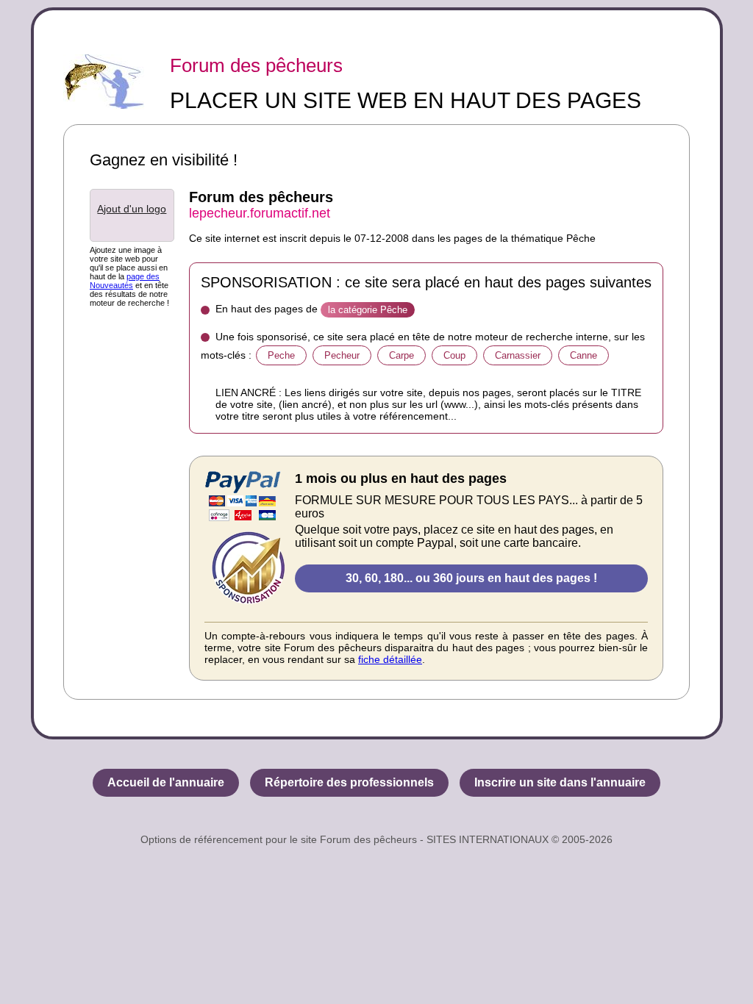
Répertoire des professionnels (349, 782)
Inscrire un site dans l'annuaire (560, 782)
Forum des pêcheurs (256, 65)
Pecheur (342, 355)
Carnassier (517, 355)
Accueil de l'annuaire (165, 782)
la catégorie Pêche (367, 309)
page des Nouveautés (125, 281)
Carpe (401, 355)
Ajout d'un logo (131, 209)
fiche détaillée (390, 659)
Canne (583, 355)
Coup (454, 355)
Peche (281, 355)
